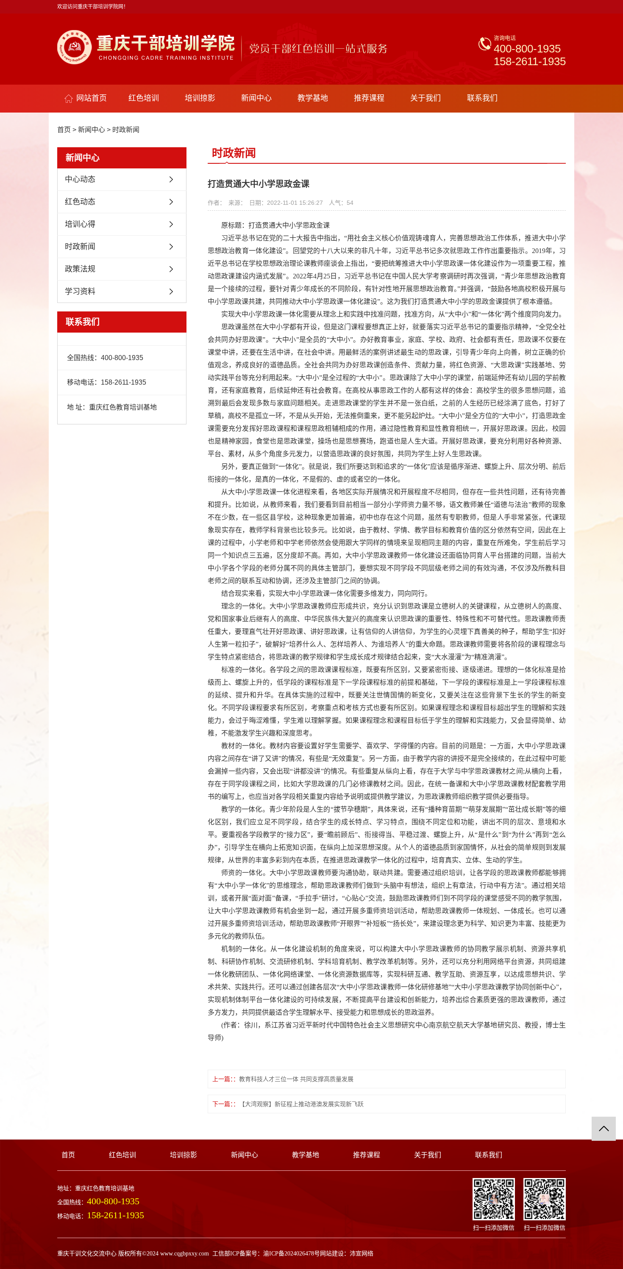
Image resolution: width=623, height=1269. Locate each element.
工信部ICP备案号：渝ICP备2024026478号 (266, 1253)
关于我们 (425, 98)
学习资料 (80, 291)
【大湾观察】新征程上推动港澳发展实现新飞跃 (301, 1104)
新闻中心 (256, 98)
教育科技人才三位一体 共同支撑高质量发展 (296, 1079)
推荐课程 (369, 98)
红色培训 (143, 98)
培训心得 (80, 224)
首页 (64, 129)
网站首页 (91, 98)
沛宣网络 (361, 1253)
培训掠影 (200, 98)
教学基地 (313, 98)
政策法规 (80, 269)
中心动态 (80, 179)
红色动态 (80, 202)
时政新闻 (125, 129)
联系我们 (482, 98)
